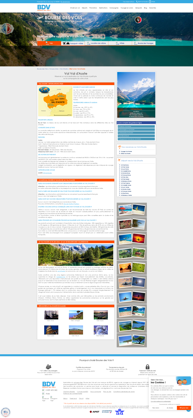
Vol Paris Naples (125, 179)
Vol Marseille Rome (126, 171)
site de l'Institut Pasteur (71, 204)
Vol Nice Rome (125, 193)
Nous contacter (95, 392)
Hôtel (87, 398)
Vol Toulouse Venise (126, 191)
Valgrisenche (60, 277)
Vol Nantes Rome (125, 173)
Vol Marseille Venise (126, 185)
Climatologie (47, 173)
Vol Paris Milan (124, 177)
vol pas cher (78, 382)
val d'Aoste (61, 271)
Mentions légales (69, 392)
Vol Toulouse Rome (126, 175)
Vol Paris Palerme (125, 183)
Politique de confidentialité (72, 393)
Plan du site (107, 392)
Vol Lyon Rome (125, 169)
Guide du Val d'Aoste (125, 126)
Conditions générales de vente (124, 392)
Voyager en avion (127, 8)
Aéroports (138, 8)
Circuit (81, 398)
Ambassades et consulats (126, 133)
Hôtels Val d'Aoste (125, 153)
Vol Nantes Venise (125, 189)
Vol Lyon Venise (125, 187)
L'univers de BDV (82, 392)
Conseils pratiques (124, 136)
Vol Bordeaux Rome (126, 181)
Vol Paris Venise (125, 167)
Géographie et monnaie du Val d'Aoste (130, 139)
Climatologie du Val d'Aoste (126, 129)
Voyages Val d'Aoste (126, 151)
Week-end (73, 398)
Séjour (65, 398)
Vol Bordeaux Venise (126, 195)
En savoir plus (65, 2)
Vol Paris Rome (125, 165)
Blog (145, 8)
